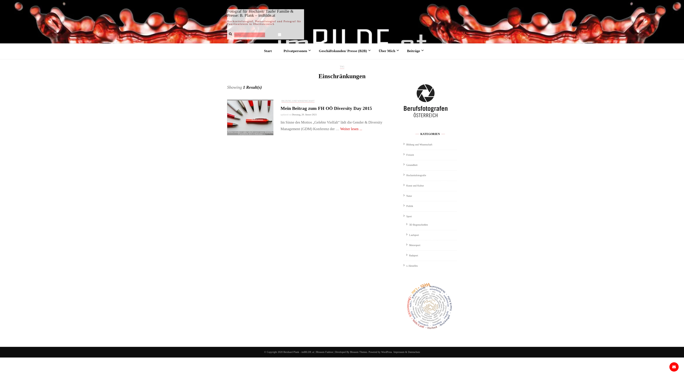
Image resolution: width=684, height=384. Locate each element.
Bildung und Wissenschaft (298, 101)
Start (268, 51)
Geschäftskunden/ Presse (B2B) (343, 51)
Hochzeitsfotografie (416, 175)
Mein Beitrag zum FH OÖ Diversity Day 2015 (326, 108)
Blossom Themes (358, 352)
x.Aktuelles (412, 266)
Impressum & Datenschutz (406, 352)
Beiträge (413, 51)
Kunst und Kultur (415, 185)
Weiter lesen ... (351, 129)
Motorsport (414, 245)
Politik (409, 206)
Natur (409, 196)
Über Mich (387, 51)
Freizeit (410, 155)
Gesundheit (412, 165)
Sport (409, 216)
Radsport (413, 255)
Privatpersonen (295, 51)
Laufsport (414, 235)
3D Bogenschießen (418, 224)
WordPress (386, 352)
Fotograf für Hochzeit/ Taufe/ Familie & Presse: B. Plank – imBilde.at (260, 13)
